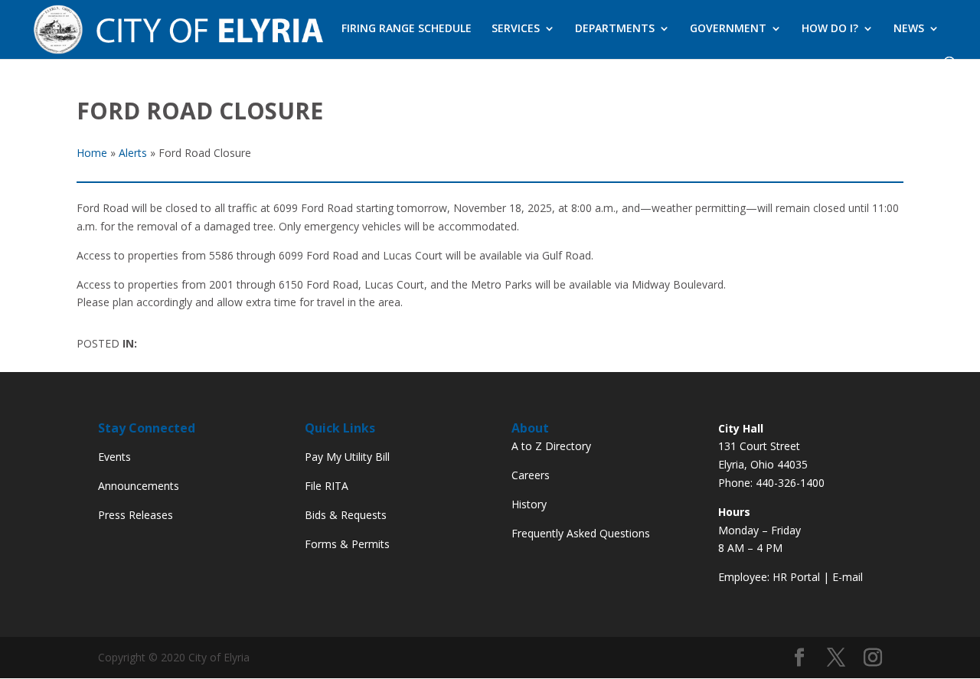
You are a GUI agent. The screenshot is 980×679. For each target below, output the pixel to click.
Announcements (138, 485)
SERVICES (516, 29)
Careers (530, 475)
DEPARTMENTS (615, 29)
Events (114, 456)
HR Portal (796, 577)
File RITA (326, 485)
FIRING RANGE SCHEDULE (406, 29)
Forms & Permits (347, 544)
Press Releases (135, 515)
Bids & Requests (346, 515)
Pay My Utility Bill (347, 456)
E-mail (847, 577)
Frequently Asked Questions (580, 533)
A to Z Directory (551, 446)
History (529, 504)
